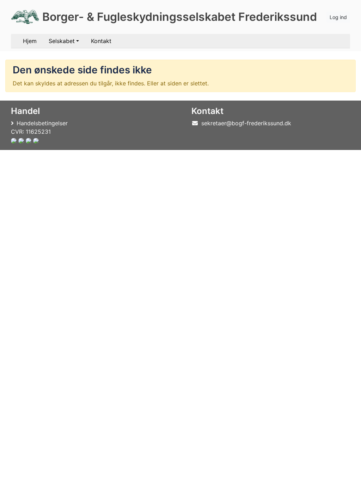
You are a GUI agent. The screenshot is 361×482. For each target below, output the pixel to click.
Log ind (338, 17)
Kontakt (101, 40)
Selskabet (62, 40)
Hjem (30, 40)
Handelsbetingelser (42, 123)
